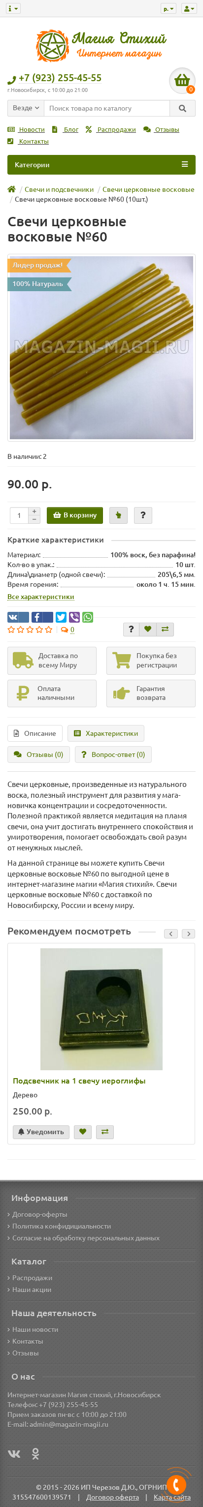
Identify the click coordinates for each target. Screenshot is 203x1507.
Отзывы (166, 129)
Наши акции (31, 1290)
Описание (40, 733)
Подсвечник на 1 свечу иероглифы (79, 1080)
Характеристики (112, 733)
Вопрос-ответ (118, 754)
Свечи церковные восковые (148, 189)
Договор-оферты (40, 1214)
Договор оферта (112, 1497)
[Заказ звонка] (176, 1485)
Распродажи (116, 129)
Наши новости (35, 1329)
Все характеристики (40, 597)
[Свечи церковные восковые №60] (101, 348)
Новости (31, 129)
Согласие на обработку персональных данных (86, 1238)
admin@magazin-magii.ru (69, 1424)
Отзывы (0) (45, 754)
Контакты (33, 141)
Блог (70, 129)
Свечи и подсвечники (59, 189)
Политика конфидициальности (61, 1226)
